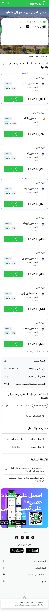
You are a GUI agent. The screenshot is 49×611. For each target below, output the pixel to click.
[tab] (40, 405)
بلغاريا (42, 56)
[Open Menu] (3, 3)
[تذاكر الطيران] (47, 56)
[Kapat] (4, 603)
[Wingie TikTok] (17, 538)
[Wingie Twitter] (22, 538)
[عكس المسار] (42, 29)
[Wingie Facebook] (32, 538)
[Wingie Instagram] (27, 538)
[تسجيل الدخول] (8, 3)
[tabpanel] (24, 416)
